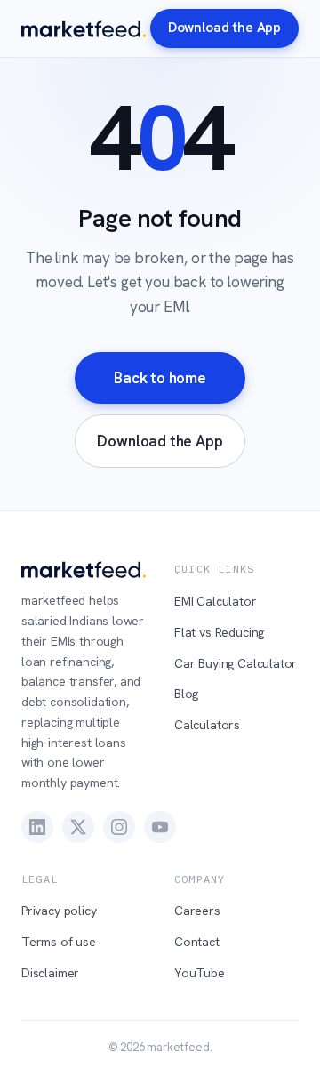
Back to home (160, 378)
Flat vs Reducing (219, 632)
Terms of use (58, 942)
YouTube (199, 973)
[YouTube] (160, 827)
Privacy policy (59, 911)
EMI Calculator (215, 601)
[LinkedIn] (37, 827)
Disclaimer (50, 973)
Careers (197, 911)
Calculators (207, 725)
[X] (78, 827)
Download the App (224, 27)
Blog (186, 694)
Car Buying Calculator (235, 663)
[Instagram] (119, 827)
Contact (197, 942)
